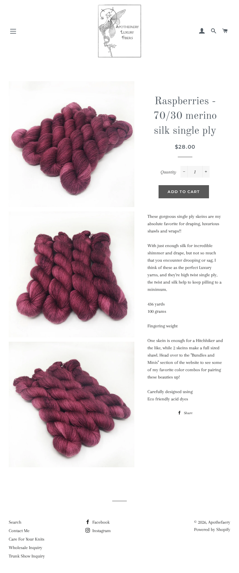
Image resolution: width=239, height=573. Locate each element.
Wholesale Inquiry (25, 547)
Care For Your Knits (26, 539)
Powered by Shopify (212, 529)
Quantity (168, 172)
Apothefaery (219, 522)
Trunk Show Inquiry (27, 556)
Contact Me (19, 530)
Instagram (101, 530)
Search (15, 522)
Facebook (100, 522)
